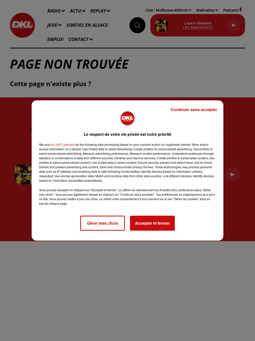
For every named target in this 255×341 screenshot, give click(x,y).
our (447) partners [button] (62, 144)
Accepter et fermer (152, 223)
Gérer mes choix (102, 223)
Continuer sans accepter (194, 109)
